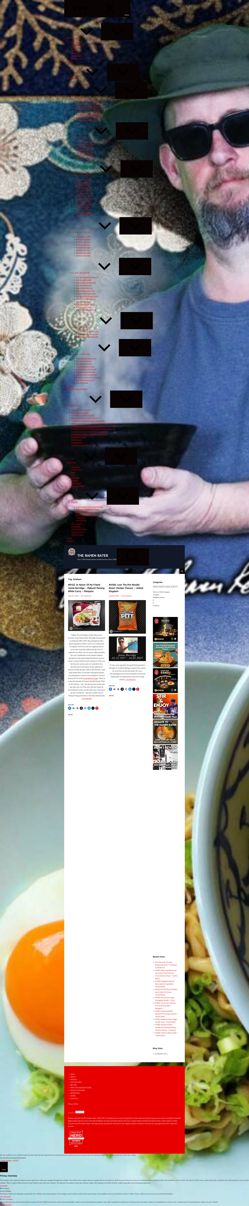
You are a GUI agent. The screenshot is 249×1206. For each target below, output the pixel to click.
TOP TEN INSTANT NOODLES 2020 (89, 117)
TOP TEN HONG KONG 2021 (86, 304)
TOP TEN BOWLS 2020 (84, 210)
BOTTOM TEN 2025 (83, 239)
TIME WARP (75, 467)
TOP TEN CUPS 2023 (83, 196)
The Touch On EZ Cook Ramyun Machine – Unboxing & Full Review (166, 965)
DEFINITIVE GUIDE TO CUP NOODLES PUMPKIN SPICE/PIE (93, 429)
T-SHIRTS (74, 481)
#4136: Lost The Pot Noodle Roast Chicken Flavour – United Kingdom (126, 588)
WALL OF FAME (76, 59)
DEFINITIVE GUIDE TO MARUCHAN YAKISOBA (88, 426)
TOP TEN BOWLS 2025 (84, 182)
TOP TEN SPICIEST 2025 (85, 142)
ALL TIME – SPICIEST (79, 137)
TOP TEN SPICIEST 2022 (85, 150)
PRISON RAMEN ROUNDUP (81, 410)
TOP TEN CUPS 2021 (83, 207)
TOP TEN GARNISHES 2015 (85, 372)
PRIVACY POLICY (77, 535)
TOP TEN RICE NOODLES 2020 (87, 331)
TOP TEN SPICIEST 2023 (85, 147)
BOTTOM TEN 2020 (83, 253)
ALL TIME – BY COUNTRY (80, 273)
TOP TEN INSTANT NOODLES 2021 (88, 115)
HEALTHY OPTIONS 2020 (85, 367)
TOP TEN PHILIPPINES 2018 (86, 310)
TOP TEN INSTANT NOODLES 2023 (89, 109)
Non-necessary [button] (5, 1196)
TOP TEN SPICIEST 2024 (85, 144)
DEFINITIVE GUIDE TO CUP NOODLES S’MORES (88, 432)
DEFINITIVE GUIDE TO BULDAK (82, 415)
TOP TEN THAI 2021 (83, 302)
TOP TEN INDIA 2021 (83, 307)
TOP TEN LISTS (72, 78)
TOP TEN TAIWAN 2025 (84, 288)
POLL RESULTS (76, 524)
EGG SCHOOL (76, 470)
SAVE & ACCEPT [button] (6, 1205)
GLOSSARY (75, 478)
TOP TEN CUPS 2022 (83, 201)
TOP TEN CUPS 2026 (83, 180)
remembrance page (90, 678)
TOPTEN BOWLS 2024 (84, 188)
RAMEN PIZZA (76, 440)
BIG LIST (70, 386)
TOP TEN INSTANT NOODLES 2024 (89, 107)
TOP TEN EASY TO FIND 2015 (86, 375)
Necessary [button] (3, 1186)
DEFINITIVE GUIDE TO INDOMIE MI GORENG (88, 421)
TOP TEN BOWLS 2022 (84, 199)
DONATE (70, 62)
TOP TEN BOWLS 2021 (84, 204)
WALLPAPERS (76, 483)
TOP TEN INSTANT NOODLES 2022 (89, 112)
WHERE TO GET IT (78, 532)
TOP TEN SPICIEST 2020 (85, 155)
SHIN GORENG (81, 520)
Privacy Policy (73, 1104)
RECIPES (74, 502)
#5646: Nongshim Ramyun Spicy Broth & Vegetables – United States (164, 984)
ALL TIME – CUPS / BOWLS (81, 175)
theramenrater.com (76, 1138)
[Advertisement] (165, 800)
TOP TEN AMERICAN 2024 (85, 299)
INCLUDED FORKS (78, 486)
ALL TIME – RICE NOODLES (81, 327)
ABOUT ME (75, 42)
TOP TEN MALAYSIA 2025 (85, 291)
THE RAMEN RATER (92, 555)
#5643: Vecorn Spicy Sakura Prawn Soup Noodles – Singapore (165, 1005)
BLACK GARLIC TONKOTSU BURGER (89, 507)
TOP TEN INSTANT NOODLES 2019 (88, 120)
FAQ (72, 475)
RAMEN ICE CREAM (78, 437)
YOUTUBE (75, 48)
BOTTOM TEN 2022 (83, 247)
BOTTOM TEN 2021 (83, 250)
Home (69, 21)
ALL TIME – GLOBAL (78, 96)
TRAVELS (74, 50)
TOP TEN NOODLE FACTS (85, 380)
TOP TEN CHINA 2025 (84, 285)
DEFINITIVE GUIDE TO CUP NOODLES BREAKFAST (89, 434)
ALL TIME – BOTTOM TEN (80, 232)
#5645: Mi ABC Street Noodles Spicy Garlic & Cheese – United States (166, 992)
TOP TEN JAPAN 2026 (84, 280)
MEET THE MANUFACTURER (77, 389)
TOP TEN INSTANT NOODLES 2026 (89, 101)
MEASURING (75, 527)
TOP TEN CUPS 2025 (83, 185)
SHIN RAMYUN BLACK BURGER (87, 510)
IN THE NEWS (76, 56)
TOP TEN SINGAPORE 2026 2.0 (87, 277)
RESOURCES (71, 462)
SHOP (73, 472)
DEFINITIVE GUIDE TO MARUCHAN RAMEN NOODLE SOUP (93, 424)
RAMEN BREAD (76, 443)
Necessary (5, 1188)
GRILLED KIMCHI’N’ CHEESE (86, 515)
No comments (86, 596)
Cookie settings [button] (6, 1160)
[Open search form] (133, 557)
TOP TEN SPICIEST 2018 (84, 158)
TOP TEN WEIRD (82, 383)
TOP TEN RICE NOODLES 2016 (87, 337)
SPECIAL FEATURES (74, 405)
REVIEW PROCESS (78, 45)
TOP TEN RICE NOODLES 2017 (87, 334)
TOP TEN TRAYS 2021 (83, 361)
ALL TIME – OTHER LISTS (80, 354)
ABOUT (69, 38)
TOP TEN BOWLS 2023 (84, 193)
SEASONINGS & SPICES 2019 (86, 369)
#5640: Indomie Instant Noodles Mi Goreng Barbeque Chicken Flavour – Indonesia (166, 1027)
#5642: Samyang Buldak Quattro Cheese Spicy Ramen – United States (166, 1013)
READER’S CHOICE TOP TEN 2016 (88, 377)
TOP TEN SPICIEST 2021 (84, 153)
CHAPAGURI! (80, 518)
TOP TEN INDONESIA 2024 (86, 294)
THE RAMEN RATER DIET (80, 445)
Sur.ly (79, 1142)
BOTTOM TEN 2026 (83, 237)
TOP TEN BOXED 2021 (84, 364)
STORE (69, 538)
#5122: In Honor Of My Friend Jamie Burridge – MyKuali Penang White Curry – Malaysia (86, 588)
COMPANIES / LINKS (79, 529)
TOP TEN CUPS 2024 (83, 191)
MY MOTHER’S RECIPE (84, 512)
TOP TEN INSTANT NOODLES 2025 (89, 104)
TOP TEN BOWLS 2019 (84, 215)
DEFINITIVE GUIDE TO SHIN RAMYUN (85, 418)
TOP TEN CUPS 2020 (83, 212)
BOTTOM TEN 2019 (83, 256)
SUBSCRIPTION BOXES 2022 (86, 358)
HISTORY (74, 53)
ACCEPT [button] (16, 1160)
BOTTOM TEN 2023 (83, 245)
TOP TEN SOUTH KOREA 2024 (87, 296)
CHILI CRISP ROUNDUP (79, 413)
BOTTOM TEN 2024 (83, 242)
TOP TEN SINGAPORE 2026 (86, 283)
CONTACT (70, 541)
